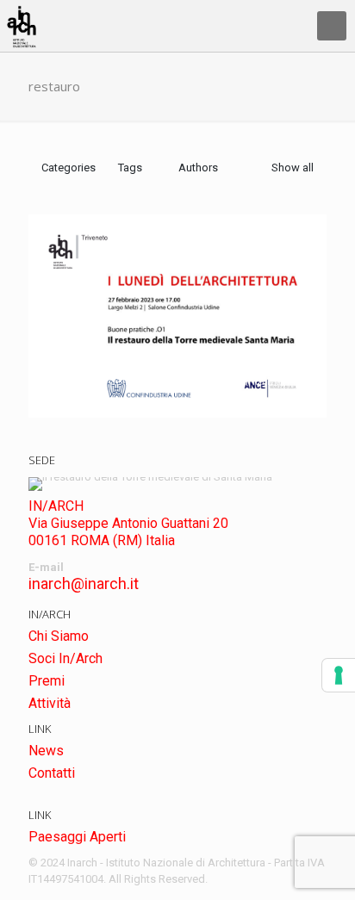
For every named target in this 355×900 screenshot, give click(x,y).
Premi (46, 681)
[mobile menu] (331, 25)
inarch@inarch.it (83, 583)
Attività (49, 703)
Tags (130, 167)
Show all (292, 167)
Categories (68, 167)
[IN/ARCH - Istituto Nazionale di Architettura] (21, 25)
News (46, 750)
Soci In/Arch (65, 658)
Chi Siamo (58, 636)
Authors (198, 167)
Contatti (51, 773)
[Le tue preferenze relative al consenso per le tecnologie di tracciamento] (338, 675)
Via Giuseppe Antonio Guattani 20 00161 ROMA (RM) (128, 532)
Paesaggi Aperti (77, 837)
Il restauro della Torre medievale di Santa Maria (175, 380)
